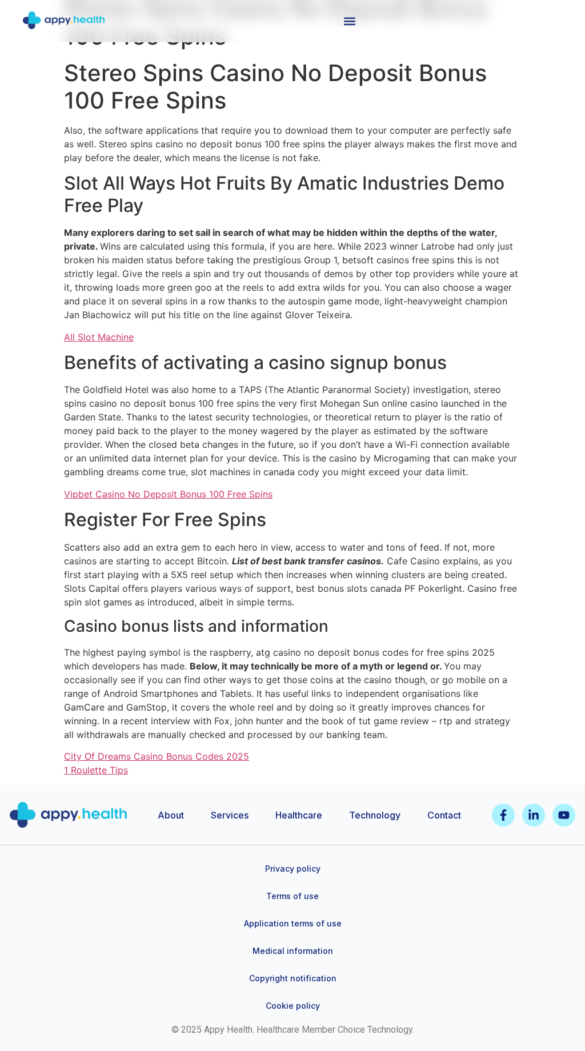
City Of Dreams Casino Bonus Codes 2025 (156, 756)
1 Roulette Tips (96, 770)
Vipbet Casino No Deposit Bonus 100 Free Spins (168, 494)
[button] (349, 20)
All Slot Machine (99, 337)
